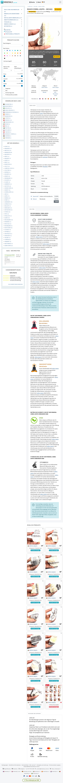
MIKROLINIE (8, 207)
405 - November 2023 (55, 94)
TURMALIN (8, 239)
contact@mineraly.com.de (42, 768)
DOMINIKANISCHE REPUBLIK (12, 112)
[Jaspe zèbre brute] (40, 98)
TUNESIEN (8, 132)
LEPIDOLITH (8, 203)
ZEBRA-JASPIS (9, 245)
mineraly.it (37, 771)
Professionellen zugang (55, 765)
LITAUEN (7, 118)
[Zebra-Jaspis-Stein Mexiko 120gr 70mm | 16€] (35, 536)
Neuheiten (7, 30)
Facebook (15, 768)
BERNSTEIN (8, 164)
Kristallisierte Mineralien (12, 17)
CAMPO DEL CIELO (9, 168)
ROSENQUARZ (8, 225)
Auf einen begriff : (8, 61)
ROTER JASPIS (8, 227)
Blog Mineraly (7, 768)
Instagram (22, 768)
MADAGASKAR (9, 122)
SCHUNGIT (8, 229)
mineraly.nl (55, 771)
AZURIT (7, 160)
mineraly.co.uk (16, 771)
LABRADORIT (8, 201)
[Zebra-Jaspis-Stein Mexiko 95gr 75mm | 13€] (53, 640)
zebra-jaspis (33, 546)
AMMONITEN (8, 152)
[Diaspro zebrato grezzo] (46, 98)
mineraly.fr (7, 771)
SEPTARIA (7, 231)
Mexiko (44, 92)
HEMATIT (7, 190)
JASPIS (7, 196)
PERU (7, 126)
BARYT (7, 162)
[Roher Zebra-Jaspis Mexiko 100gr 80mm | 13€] (35, 614)
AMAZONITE (8, 148)
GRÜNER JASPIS (9, 188)
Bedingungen (5, 765)
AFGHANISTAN (9, 104)
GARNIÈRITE (8, 184)
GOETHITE (8, 186)
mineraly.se (35, 773)
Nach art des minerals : (7, 67)
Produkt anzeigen (35, 550)
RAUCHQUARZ (9, 219)
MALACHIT (8, 205)
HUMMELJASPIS (9, 192)
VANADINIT (8, 241)
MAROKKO (8, 120)
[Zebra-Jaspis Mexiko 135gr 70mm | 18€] (53, 562)
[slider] (4, 76)
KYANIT (7, 199)
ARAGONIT (8, 158)
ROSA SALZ (8, 223)
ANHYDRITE (8, 154)
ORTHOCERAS (8, 209)
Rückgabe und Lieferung (42, 765)
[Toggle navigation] (60, 2)
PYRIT (7, 213)
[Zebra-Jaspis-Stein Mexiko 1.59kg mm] (53, 692)
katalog (30, 6)
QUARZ (7, 217)
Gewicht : (6, 78)
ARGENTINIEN (9, 106)
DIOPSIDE (7, 172)
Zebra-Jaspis (55, 87)
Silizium (35, 199)
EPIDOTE (7, 176)
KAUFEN (58, 9)
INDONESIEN (8, 116)
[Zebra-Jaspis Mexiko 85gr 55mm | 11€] (35, 692)
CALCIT (7, 166)
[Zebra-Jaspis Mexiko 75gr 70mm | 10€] (53, 666)
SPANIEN (7, 114)
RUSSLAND (8, 130)
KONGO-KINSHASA (10, 110)
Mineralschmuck (10, 24)
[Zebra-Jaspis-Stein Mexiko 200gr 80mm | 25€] (35, 640)
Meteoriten (8, 26)
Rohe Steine (41, 6)
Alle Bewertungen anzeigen (15, 284)
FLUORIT (7, 182)
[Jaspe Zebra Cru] (54, 98)
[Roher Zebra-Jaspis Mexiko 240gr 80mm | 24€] (35, 562)
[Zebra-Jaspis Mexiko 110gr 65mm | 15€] (35, 588)
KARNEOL (7, 197)
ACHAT (7, 146)
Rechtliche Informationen (15, 765)
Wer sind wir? (32, 765)
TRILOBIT (7, 237)
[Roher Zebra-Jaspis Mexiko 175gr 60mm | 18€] (53, 588)
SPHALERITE (8, 235)
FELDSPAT (8, 180)
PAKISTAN (8, 128)
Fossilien (7, 22)
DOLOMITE (8, 174)
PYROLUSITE (8, 215)
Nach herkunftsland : (18, 67)
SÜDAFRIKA (8, 135)
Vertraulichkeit (25, 765)
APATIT (7, 156)
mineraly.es (46, 771)
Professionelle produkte (12, 34)
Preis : (5, 74)
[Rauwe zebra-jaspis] (51, 98)
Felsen (35, 6)
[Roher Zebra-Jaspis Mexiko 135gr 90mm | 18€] (53, 614)
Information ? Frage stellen (36, 56)
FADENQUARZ (8, 178)
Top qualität (8, 32)
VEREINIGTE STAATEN (10, 133)
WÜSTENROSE (9, 243)
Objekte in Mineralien (11, 19)
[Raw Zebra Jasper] (43, 98)
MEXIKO (7, 124)
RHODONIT (8, 221)
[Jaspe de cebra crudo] (48, 98)
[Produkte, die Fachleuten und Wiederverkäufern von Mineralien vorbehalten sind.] (61, 702)
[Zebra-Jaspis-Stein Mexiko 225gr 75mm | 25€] (35, 666)
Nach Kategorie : (7, 43)
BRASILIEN (8, 108)
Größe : (5, 83)
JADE (6, 194)
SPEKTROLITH (8, 233)
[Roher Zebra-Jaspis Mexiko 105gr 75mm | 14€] (53, 536)
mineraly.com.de (27, 771)
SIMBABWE (8, 137)
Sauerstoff (35, 196)
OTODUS (7, 211)
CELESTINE (8, 170)
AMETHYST (8, 150)
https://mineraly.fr (55, 768)
